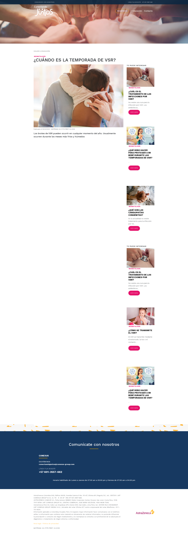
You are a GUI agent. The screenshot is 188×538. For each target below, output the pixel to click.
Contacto (148, 11)
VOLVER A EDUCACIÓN (42, 51)
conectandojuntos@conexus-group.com (56, 464)
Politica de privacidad (51, 523)
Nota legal (37, 523)
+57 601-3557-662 (147, 2)
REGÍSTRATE (122, 11)
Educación (137, 11)
